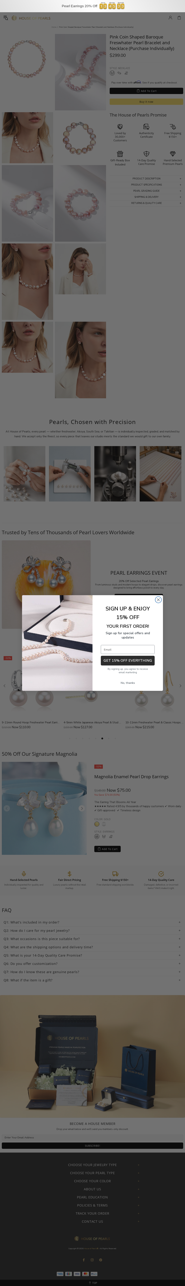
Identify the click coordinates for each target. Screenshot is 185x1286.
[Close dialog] (158, 600)
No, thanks (128, 683)
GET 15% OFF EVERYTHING (128, 660)
